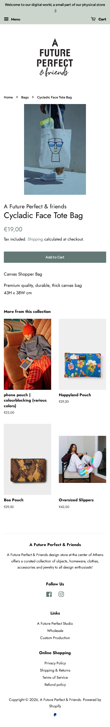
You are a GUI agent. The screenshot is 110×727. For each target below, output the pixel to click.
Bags (25, 97)
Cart (102, 19)
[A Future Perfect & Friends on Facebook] (49, 595)
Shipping (35, 239)
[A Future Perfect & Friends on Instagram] (61, 595)
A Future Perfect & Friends (60, 699)
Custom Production (55, 637)
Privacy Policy (55, 663)
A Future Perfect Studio (55, 623)
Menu (15, 18)
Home (8, 97)
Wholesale (55, 630)
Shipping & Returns (55, 670)
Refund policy (55, 684)
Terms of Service (55, 677)
